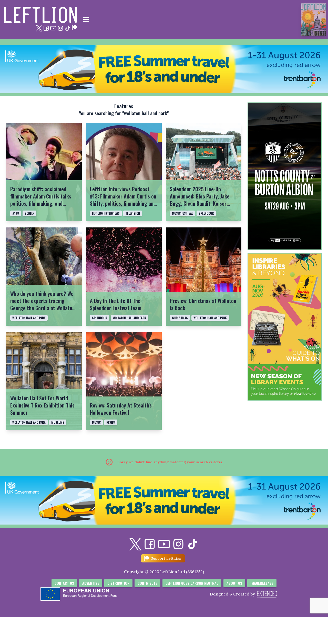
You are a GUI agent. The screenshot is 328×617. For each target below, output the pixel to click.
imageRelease (261, 583)
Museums (57, 422)
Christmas (180, 318)
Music (96, 422)
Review (110, 422)
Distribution (118, 583)
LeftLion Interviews (106, 213)
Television (132, 213)
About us (234, 583)
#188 (15, 213)
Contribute (147, 583)
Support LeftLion (166, 558)
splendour (99, 318)
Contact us (64, 583)
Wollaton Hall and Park (29, 318)
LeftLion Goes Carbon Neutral (192, 583)
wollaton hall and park (129, 318)
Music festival (182, 213)
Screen (29, 213)
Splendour (206, 213)
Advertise (90, 583)
